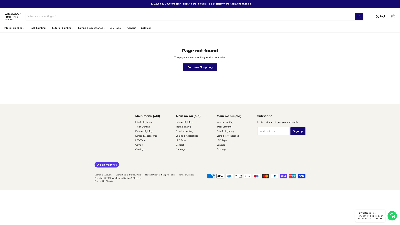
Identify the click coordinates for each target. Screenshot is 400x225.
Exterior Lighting (62, 28)
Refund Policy (151, 174)
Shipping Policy (168, 174)
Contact (131, 28)
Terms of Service (186, 174)
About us (108, 174)
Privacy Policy (135, 174)
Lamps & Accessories (91, 28)
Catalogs (146, 28)
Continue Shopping (200, 67)
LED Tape (115, 28)
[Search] (359, 16)
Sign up (298, 131)
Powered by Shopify (104, 181)
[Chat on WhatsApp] (392, 215)
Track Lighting (37, 28)
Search (98, 174)
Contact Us (121, 174)
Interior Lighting (13, 28)
